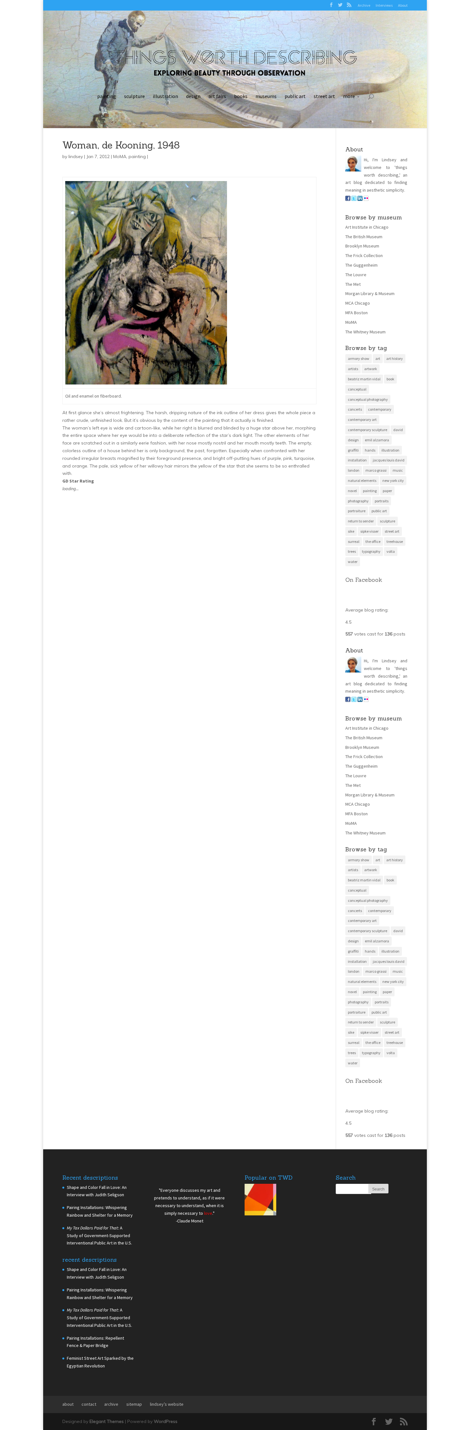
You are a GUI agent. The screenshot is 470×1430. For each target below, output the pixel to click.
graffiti (353, 450)
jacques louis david (388, 460)
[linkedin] (360, 199)
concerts (355, 409)
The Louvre (355, 275)
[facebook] (347, 199)
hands (370, 450)
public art (295, 96)
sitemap (134, 1404)
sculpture (134, 96)
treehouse (395, 541)
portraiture (356, 510)
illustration (165, 96)
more (349, 96)
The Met (353, 284)
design (193, 96)
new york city (393, 480)
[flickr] (366, 199)
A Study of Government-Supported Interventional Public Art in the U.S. (99, 1235)
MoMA (119, 156)
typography (371, 551)
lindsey (75, 156)
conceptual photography (368, 399)
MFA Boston (356, 313)
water (352, 561)
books (240, 96)
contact (89, 1404)
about (68, 1404)
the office (372, 541)
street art (324, 96)
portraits (381, 500)
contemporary (379, 409)
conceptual (357, 389)
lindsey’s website (167, 1404)
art (377, 358)
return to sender (361, 521)
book (390, 379)
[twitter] (353, 199)
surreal (353, 541)
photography (358, 500)
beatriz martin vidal (364, 379)
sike (351, 531)
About (403, 5)
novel (352, 490)
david (398, 429)
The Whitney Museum (365, 332)
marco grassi (376, 470)
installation (357, 460)
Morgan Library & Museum (370, 293)
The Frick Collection (364, 255)
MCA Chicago (357, 303)
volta (391, 551)
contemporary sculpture (367, 429)
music (398, 470)
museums (266, 96)
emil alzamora (377, 439)
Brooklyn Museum (362, 246)
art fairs (217, 96)
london (353, 470)
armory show (358, 358)
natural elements (362, 480)
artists (353, 368)
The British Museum (363, 237)
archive (111, 1404)
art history (394, 358)
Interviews (384, 5)
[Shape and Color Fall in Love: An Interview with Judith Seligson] (260, 1201)
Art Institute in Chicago (366, 227)
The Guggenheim (361, 265)
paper (387, 490)
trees (352, 551)
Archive (364, 5)
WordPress (165, 1421)
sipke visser (369, 531)
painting (106, 96)
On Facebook (363, 579)
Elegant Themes (107, 1421)
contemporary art (362, 419)
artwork (370, 368)
